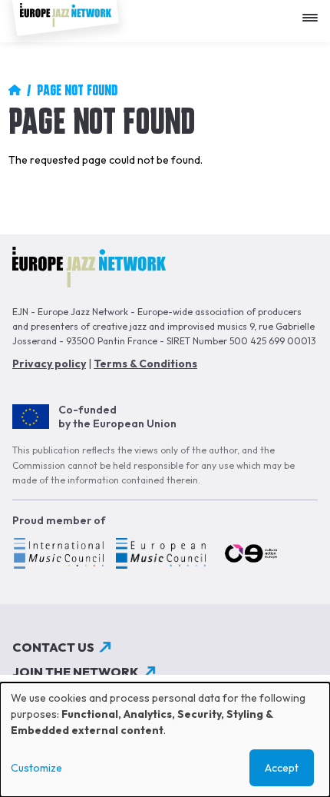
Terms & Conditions (145, 363)
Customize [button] (36, 768)
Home (14, 90)
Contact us (53, 647)
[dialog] (165, 739)
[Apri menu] (314, 12)
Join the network (75, 671)
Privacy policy (49, 363)
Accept (282, 768)
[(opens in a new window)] (58, 555)
